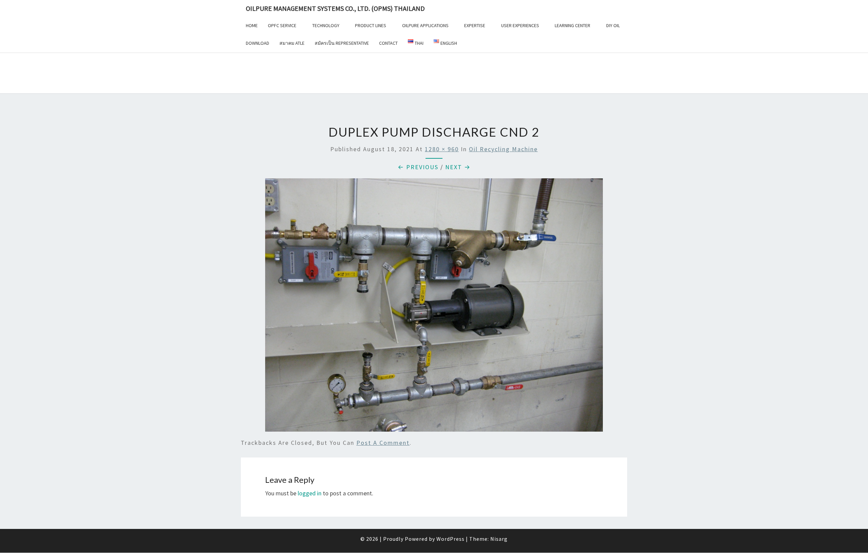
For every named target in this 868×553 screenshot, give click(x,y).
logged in (309, 493)
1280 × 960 (442, 149)
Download (257, 43)
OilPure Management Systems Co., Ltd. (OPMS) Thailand (335, 8)
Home (252, 25)
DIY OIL (613, 25)
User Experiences (520, 25)
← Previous (418, 167)
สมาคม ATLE (291, 43)
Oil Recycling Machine (503, 149)
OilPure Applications (425, 25)
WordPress (450, 538)
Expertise (474, 25)
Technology (325, 25)
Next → (458, 167)
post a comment (383, 443)
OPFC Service (282, 25)
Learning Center (572, 25)
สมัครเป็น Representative (342, 43)
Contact (388, 43)
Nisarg (499, 538)
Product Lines (370, 25)
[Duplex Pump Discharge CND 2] (434, 307)
